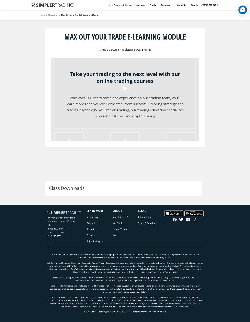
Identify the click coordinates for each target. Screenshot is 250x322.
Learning (140, 5)
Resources (166, 5)
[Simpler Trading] (53, 5)
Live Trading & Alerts (120, 5)
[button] (242, 10)
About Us (181, 5)
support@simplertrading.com (61, 217)
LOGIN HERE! (142, 50)
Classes (51, 15)
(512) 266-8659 (210, 5)
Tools (153, 5)
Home (42, 15)
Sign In (194, 5)
